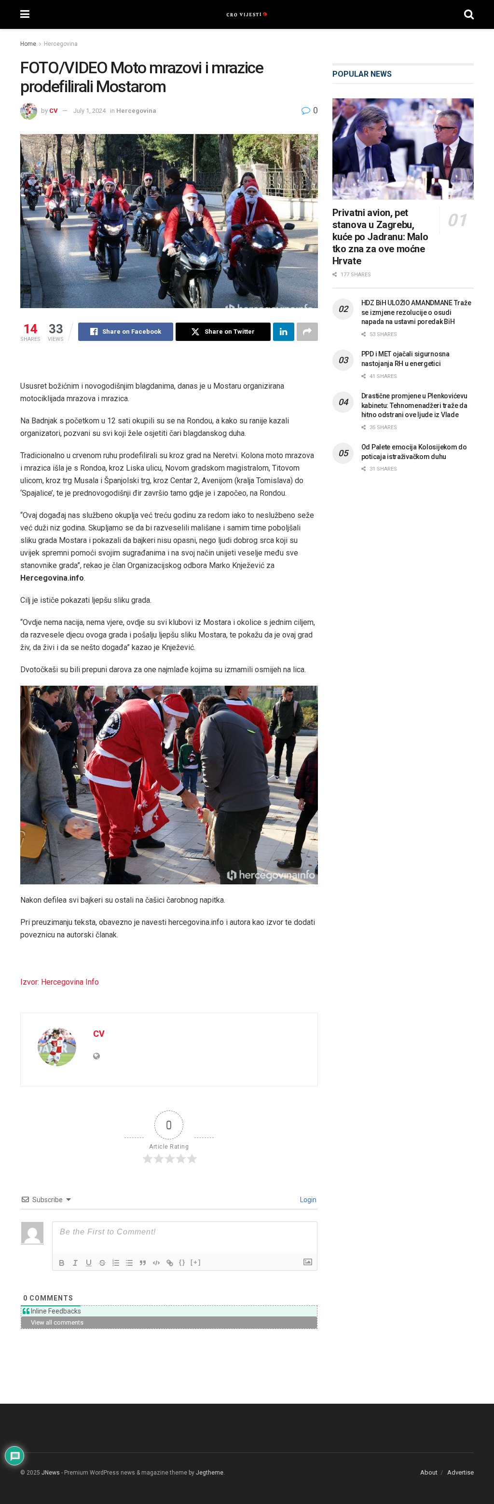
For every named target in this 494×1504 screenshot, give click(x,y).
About (429, 1472)
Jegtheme (209, 1472)
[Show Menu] (24, 14)
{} (182, 1262)
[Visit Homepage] (246, 14)
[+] (196, 1262)
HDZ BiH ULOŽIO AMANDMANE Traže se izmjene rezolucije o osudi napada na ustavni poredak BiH (416, 312)
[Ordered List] (116, 1263)
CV (53, 110)
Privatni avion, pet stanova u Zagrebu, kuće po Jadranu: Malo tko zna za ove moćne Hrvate (380, 237)
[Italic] (75, 1263)
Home (28, 44)
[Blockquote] (143, 1263)
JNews (50, 1472)
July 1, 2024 (89, 110)
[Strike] (102, 1263)
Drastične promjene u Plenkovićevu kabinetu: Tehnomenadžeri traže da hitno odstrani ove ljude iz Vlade (414, 405)
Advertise (460, 1472)
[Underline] (89, 1263)
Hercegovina (61, 44)
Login (307, 1200)
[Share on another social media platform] (307, 332)
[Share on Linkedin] (283, 332)
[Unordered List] (129, 1263)
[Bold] (62, 1263)
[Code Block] (156, 1263)
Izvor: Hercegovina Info (59, 982)
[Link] (170, 1263)
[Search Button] (469, 14)
